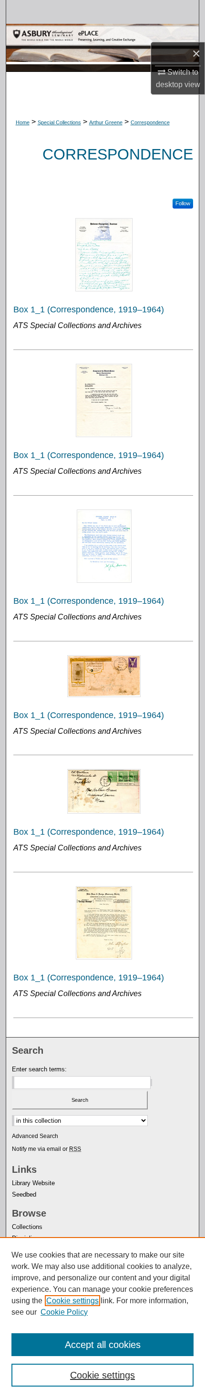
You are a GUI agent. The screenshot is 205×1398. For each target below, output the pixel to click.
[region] (102, 1317)
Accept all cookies (103, 1344)
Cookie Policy (64, 1312)
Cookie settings (72, 1301)
